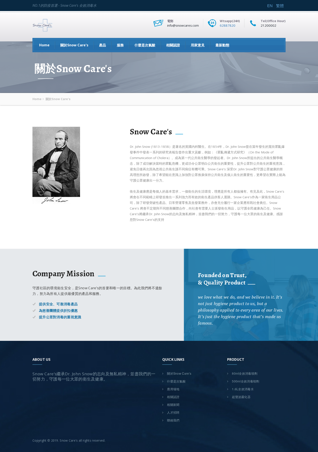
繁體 (280, 5)
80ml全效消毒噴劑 (244, 373)
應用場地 (173, 389)
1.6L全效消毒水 (242, 389)
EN (270, 5)
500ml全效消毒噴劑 (245, 381)
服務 (120, 45)
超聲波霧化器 (241, 397)
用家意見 (198, 45)
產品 (102, 45)
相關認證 (173, 45)
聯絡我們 (173, 420)
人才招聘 (173, 412)
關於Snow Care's (74, 45)
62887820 (227, 25)
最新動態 (222, 45)
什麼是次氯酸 (145, 45)
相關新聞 (173, 404)
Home (44, 45)
